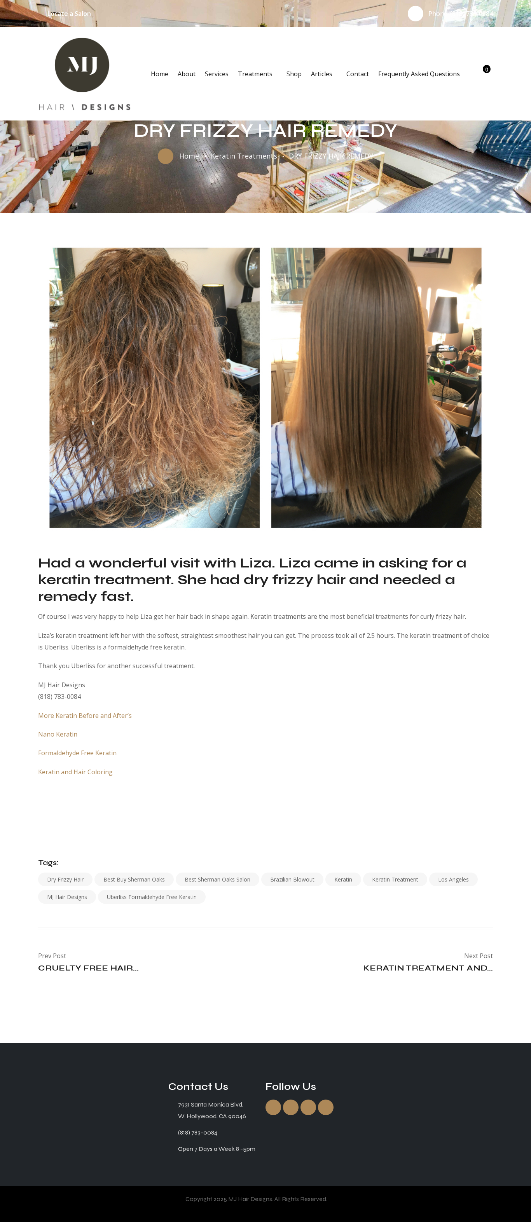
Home (159, 74)
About (187, 74)
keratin (343, 879)
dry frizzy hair (65, 879)
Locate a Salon (69, 13)
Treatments (255, 74)
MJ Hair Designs (67, 897)
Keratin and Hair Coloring (75, 772)
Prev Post (52, 955)
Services (217, 74)
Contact (357, 74)
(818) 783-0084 (471, 13)
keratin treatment (395, 879)
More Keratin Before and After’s (85, 715)
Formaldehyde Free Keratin (77, 753)
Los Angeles (453, 879)
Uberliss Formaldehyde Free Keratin (152, 897)
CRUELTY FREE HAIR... (88, 968)
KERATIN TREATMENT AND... (428, 968)
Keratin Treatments (244, 156)
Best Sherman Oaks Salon (217, 879)
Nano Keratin (57, 734)
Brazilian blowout (292, 879)
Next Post (478, 955)
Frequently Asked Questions (419, 74)
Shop (294, 74)
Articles (321, 74)
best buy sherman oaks (134, 879)
